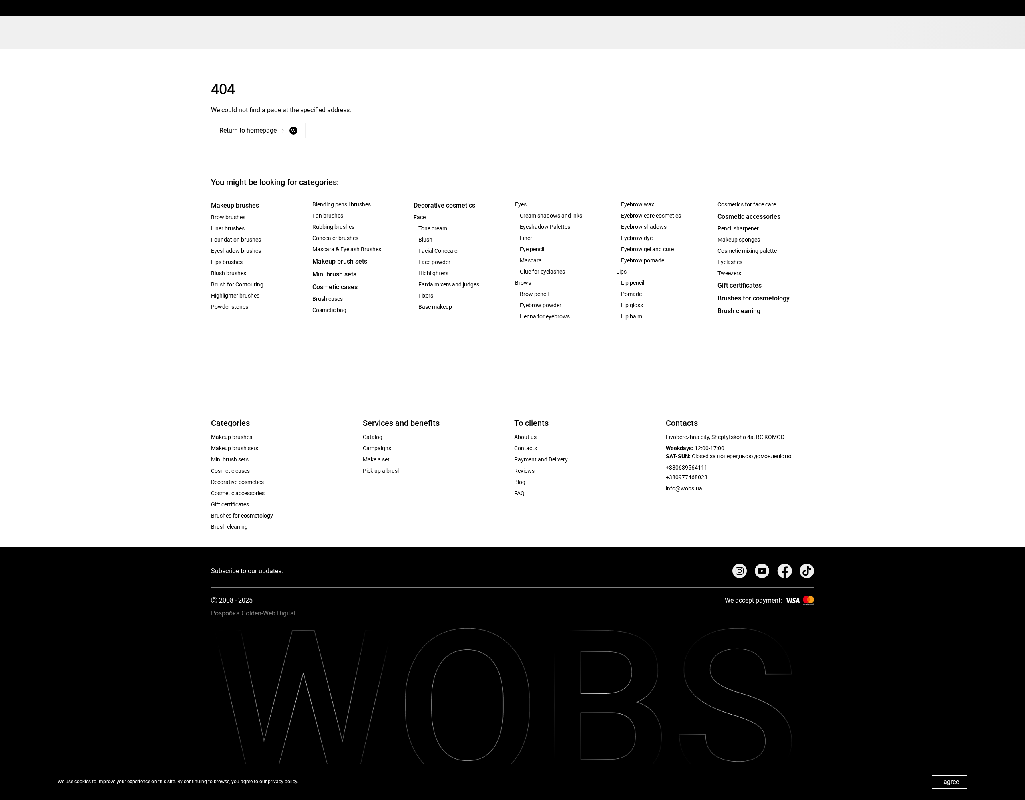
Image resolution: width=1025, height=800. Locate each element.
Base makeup (435, 307)
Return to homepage (257, 130)
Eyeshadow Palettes (545, 227)
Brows (523, 283)
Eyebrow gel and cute (647, 249)
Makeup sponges (739, 239)
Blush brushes (228, 273)
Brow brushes (228, 217)
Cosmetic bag (329, 310)
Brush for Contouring (237, 284)
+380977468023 (686, 477)
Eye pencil (532, 249)
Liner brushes (228, 228)
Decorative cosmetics (444, 205)
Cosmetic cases (335, 287)
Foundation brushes (236, 239)
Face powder (434, 262)
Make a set (376, 459)
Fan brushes (327, 215)
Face (420, 217)
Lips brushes (227, 262)
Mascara (531, 260)
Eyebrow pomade (642, 260)
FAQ (519, 493)
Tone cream (432, 228)
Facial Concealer (438, 251)
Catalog (372, 437)
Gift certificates (740, 285)
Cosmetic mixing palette (747, 251)
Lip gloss (632, 305)
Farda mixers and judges (448, 284)
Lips (621, 271)
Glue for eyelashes (542, 271)
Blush (425, 239)
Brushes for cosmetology (754, 298)
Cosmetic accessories (749, 216)
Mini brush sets (334, 274)
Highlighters (433, 273)
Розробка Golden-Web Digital (253, 613)
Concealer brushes (335, 238)
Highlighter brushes (235, 295)
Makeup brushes (235, 205)
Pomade (631, 294)
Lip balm (631, 316)
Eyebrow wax (637, 204)
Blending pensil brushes (341, 204)
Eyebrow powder (540, 305)
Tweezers (729, 273)
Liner (526, 238)
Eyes (521, 204)
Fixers (425, 295)
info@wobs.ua (684, 488)
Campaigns (377, 448)
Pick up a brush (382, 471)
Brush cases (327, 299)
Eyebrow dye (637, 238)
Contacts (525, 448)
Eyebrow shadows (644, 227)
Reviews (524, 471)
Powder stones (229, 307)
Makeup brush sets (339, 261)
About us (525, 437)
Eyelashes (730, 262)
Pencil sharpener (738, 228)
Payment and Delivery (541, 459)
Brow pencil (534, 294)
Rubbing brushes (333, 227)
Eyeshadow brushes (236, 251)
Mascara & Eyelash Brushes (346, 249)
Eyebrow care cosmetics (651, 215)
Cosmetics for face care (747, 204)
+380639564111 (686, 467)
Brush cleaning (739, 311)
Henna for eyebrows (545, 316)
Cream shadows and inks (551, 215)
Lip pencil (632, 283)
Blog (519, 482)
